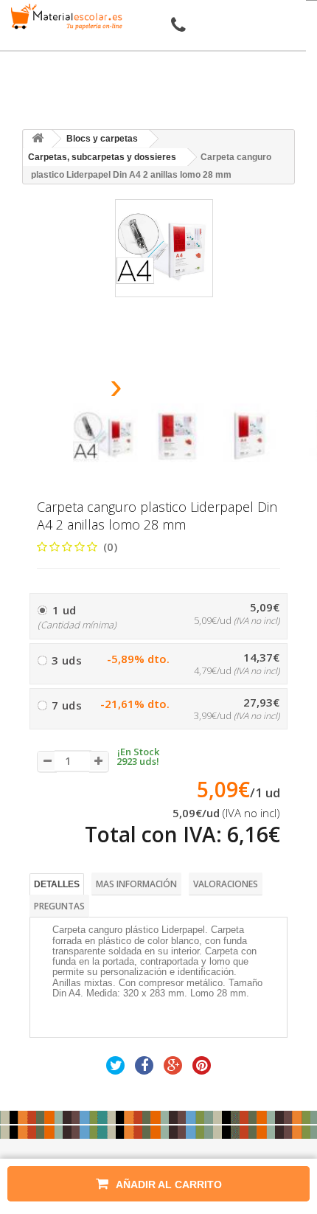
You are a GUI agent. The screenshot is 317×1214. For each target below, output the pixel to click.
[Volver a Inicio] (38, 139)
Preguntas (59, 906)
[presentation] (78, 390)
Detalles (57, 884)
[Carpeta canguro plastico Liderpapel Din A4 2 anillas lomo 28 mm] (105, 436)
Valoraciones (225, 884)
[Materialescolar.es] (64, 17)
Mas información (136, 884)
